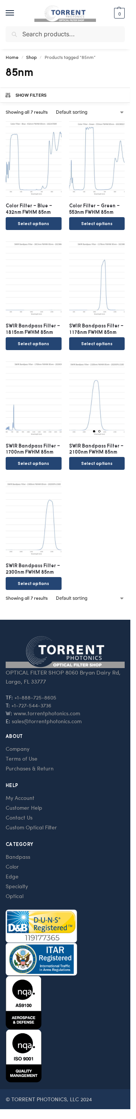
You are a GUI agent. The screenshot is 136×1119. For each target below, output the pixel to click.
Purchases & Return (30, 768)
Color (12, 866)
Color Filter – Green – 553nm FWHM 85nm (94, 209)
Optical (14, 896)
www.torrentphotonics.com (47, 713)
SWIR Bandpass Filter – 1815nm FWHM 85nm (33, 329)
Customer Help (24, 807)
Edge (12, 876)
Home (12, 57)
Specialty (17, 886)
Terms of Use (21, 758)
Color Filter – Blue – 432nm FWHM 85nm (29, 209)
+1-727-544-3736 (31, 705)
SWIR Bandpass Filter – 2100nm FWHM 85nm (96, 449)
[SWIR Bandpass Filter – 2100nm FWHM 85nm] (97, 399)
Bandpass (18, 856)
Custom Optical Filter (31, 827)
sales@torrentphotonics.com (47, 721)
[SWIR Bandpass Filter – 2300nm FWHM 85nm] (34, 519)
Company (17, 748)
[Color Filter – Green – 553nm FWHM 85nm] (97, 159)
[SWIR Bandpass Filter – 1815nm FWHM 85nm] (34, 279)
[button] (118, 13)
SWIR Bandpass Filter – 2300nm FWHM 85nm (33, 569)
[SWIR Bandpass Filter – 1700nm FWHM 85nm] (34, 399)
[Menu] (17, 13)
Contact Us (19, 817)
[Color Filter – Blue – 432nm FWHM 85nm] (34, 159)
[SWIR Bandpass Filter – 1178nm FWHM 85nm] (97, 279)
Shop (31, 57)
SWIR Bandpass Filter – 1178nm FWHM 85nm (96, 329)
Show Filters (31, 95)
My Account (20, 797)
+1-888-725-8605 (35, 697)
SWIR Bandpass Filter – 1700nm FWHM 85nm (33, 449)
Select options (33, 223)
